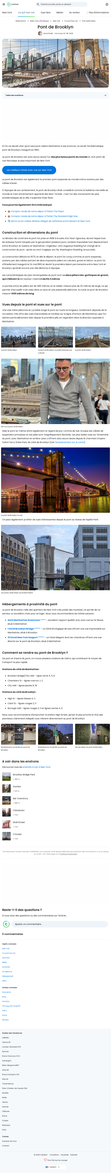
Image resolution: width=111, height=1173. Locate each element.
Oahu (4, 1010)
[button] (4, 4)
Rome (4, 1116)
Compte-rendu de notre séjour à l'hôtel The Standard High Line (44, 216)
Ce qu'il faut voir (26, 12)
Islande (5, 1107)
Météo (59, 12)
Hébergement (7, 976)
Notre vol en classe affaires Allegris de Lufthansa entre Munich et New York (50, 221)
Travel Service (8, 1084)
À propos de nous (9, 1141)
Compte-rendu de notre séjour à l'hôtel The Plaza (37, 211)
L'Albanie (5, 1111)
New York (7, 12)
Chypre (5, 1120)
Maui (4, 997)
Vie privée (64, 1155)
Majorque (6, 1125)
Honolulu (5, 1001)
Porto (4, 1130)
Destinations (21, 21)
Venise (5, 1102)
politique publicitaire (69, 854)
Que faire (45, 12)
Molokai (5, 1020)
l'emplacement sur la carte (69, 442)
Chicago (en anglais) (11, 1006)
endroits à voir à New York (36, 767)
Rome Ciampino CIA (10, 1074)
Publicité (73, 1155)
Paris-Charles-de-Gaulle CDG (14, 1088)
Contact (5, 1146)
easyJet (5, 1070)
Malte (4, 1097)
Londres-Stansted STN (11, 1047)
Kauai (4, 1015)
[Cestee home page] (12, 4)
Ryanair (5, 1051)
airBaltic (5, 1037)
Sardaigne (6, 1061)
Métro (4, 981)
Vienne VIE (6, 1042)
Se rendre (74, 12)
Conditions (54, 1155)
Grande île (6, 992)
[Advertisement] (55, 121)
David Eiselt (48, 33)
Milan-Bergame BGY (10, 1065)
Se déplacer (7, 971)
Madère (5, 1093)
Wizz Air (5, 1079)
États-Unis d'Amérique (39, 21)
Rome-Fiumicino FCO (11, 1056)
